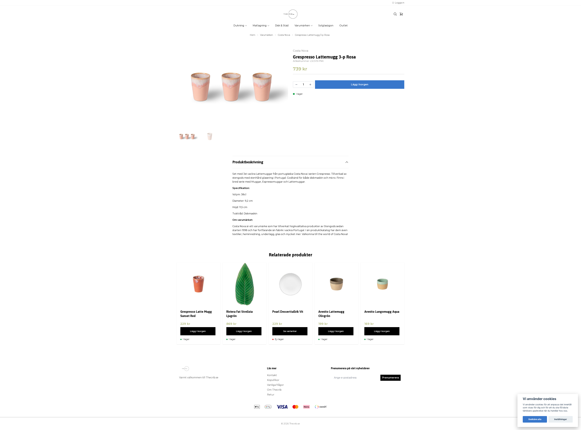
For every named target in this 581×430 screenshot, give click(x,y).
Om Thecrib (274, 389)
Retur (270, 394)
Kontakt (272, 375)
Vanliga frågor (275, 384)
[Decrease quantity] (296, 85)
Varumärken (266, 35)
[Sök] (395, 14)
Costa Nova (284, 35)
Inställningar (560, 419)
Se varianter (290, 331)
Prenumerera (390, 377)
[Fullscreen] (232, 87)
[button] (283, 88)
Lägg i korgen (198, 331)
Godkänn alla (534, 419)
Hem (252, 35)
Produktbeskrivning (247, 162)
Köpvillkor (273, 380)
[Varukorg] (401, 14)
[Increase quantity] (310, 85)
